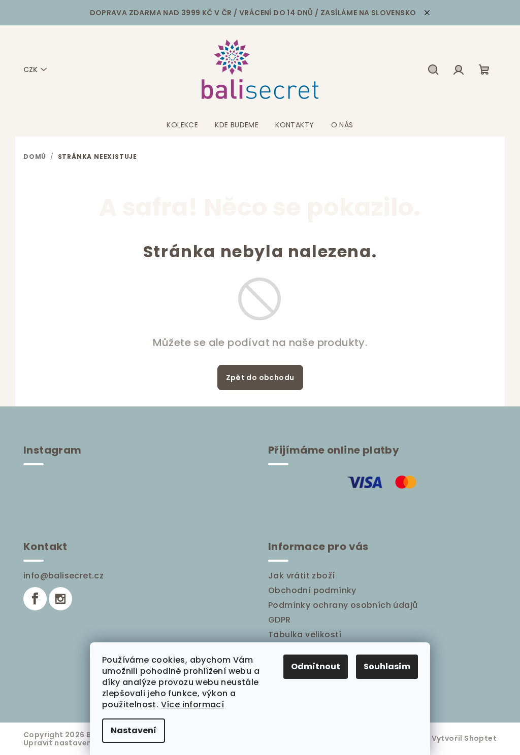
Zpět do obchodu (260, 377)
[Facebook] (35, 598)
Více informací (192, 704)
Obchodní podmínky (312, 590)
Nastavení (133, 730)
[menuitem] (182, 124)
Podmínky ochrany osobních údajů (342, 605)
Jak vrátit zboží (301, 575)
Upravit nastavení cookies (74, 743)
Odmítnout (315, 666)
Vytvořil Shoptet (464, 738)
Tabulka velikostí (305, 634)
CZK (30, 69)
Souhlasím (387, 666)
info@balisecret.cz (63, 575)
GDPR (279, 620)
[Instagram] (60, 598)
